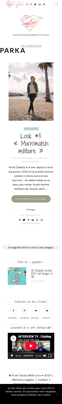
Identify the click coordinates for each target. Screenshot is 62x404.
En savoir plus (40, 399)
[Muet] (44, 355)
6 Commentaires (32, 223)
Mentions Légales (23, 379)
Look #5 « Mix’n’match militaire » (31, 143)
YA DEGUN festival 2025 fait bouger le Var (42, 273)
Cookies (43, 379)
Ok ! (22, 399)
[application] (31, 346)
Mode (35, 129)
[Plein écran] (50, 355)
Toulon (35, 162)
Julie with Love (24, 158)
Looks (27, 129)
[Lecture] (12, 355)
